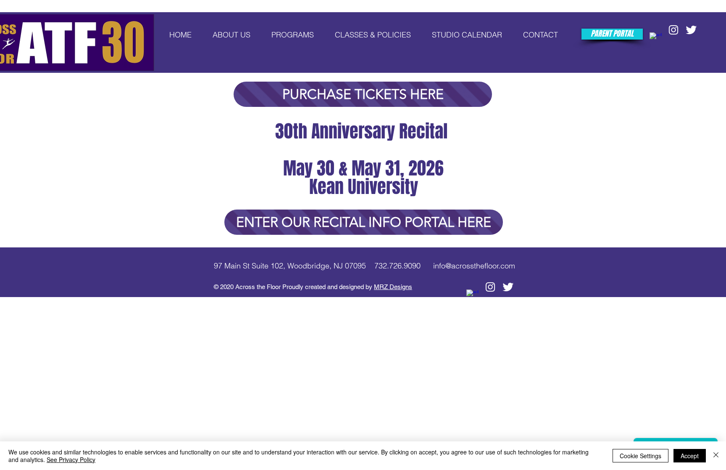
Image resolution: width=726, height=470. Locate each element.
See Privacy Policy (71, 459)
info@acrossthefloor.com (474, 266)
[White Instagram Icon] (673, 30)
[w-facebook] (656, 38)
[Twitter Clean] (691, 30)
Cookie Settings (640, 455)
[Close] (716, 455)
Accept (690, 455)
